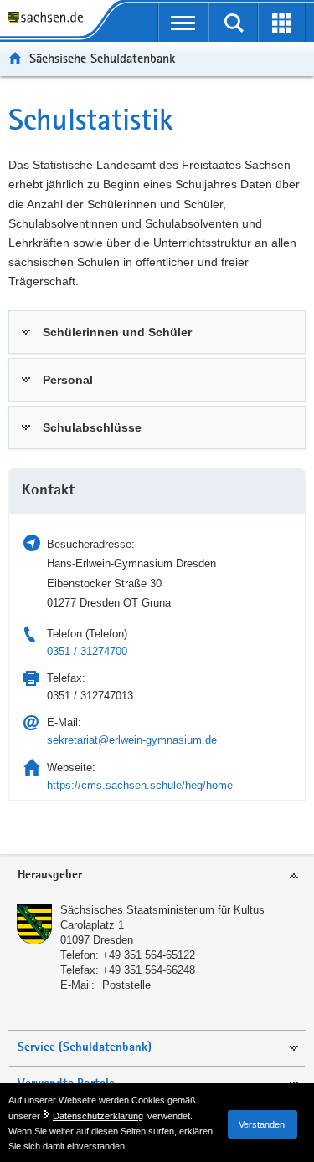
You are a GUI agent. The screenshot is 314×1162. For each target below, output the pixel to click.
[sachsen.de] (50, 18)
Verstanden (262, 1124)
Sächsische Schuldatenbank (102, 58)
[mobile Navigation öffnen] (183, 22)
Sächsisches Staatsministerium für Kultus (162, 909)
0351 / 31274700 (87, 651)
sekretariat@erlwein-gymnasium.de (132, 740)
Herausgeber (50, 875)
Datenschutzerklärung (98, 1116)
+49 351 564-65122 (148, 955)
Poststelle (126, 985)
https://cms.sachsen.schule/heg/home (140, 785)
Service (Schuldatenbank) (85, 1048)
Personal (68, 379)
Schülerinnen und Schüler (117, 332)
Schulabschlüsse (92, 427)
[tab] (157, 332)
